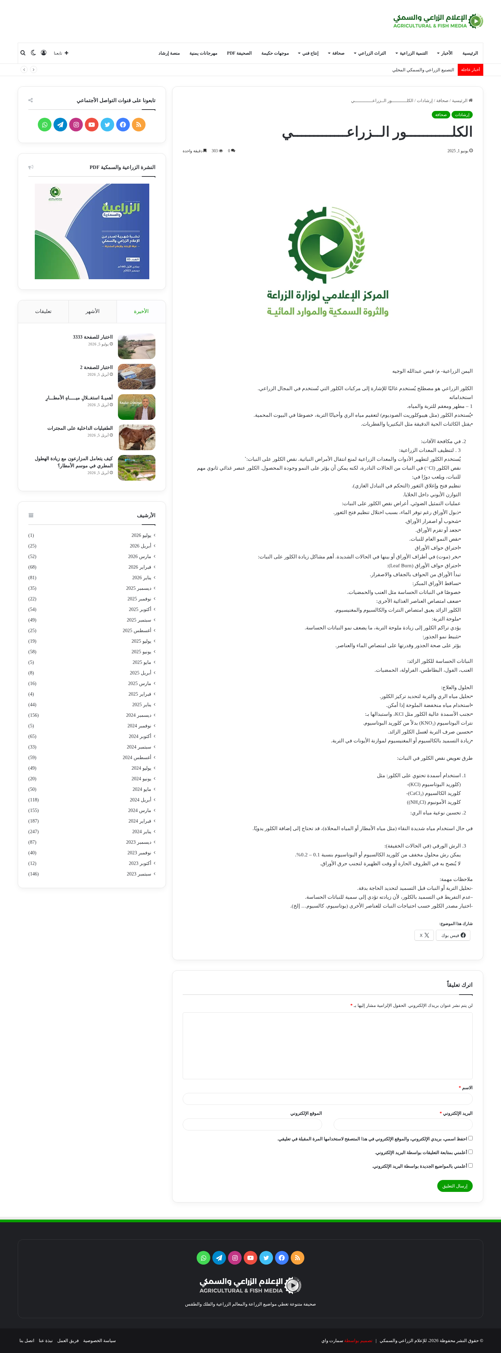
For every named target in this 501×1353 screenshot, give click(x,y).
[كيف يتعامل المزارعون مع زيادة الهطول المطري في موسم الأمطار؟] (136, 468)
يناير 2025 (141, 704)
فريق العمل (68, 1340)
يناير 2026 (141, 577)
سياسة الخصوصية (99, 1340)
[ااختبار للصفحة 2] (136, 376)
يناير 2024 (141, 831)
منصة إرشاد (169, 53)
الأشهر (93, 311)
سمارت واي (332, 1340)
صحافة (338, 53)
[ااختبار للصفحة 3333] (136, 346)
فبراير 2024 (139, 821)
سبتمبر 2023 (139, 874)
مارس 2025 (139, 683)
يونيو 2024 (141, 778)
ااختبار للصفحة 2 (96, 367)
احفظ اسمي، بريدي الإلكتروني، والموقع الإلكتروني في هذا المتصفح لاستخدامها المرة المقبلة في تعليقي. (372, 1138)
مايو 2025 (142, 662)
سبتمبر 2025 (139, 620)
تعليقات (43, 311)
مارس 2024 (139, 810)
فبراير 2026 (139, 567)
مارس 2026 (139, 556)
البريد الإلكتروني (456, 1113)
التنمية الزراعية (414, 53)
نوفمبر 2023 (139, 852)
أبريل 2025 (140, 672)
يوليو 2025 (141, 641)
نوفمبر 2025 (139, 598)
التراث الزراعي (372, 53)
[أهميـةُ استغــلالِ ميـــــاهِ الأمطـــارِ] (136, 407)
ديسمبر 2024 (138, 715)
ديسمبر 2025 (138, 588)
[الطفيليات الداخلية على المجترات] (136, 437)
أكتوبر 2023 (140, 863)
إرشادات (425, 100)
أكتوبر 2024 (140, 736)
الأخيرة (141, 311)
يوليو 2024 (141, 768)
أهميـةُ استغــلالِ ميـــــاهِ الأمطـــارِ (79, 397)
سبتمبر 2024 (139, 747)
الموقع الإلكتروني (306, 1113)
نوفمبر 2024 (139, 725)
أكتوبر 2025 (140, 609)
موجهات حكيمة (275, 53)
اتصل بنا (26, 1340)
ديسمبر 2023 (138, 842)
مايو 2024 (142, 789)
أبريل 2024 (140, 799)
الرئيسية (470, 53)
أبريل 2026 (140, 546)
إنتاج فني (310, 53)
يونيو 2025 (141, 651)
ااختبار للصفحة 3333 (93, 337)
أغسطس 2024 (137, 757)
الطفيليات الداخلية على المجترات (80, 428)
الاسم (466, 1087)
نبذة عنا (46, 1340)
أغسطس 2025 (137, 630)
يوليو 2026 (141, 535)
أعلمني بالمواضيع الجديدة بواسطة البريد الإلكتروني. (419, 1166)
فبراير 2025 (139, 694)
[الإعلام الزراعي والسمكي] (438, 21)
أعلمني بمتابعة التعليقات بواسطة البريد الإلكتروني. (421, 1152)
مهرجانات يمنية (203, 53)
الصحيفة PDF (239, 53)
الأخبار (447, 53)
